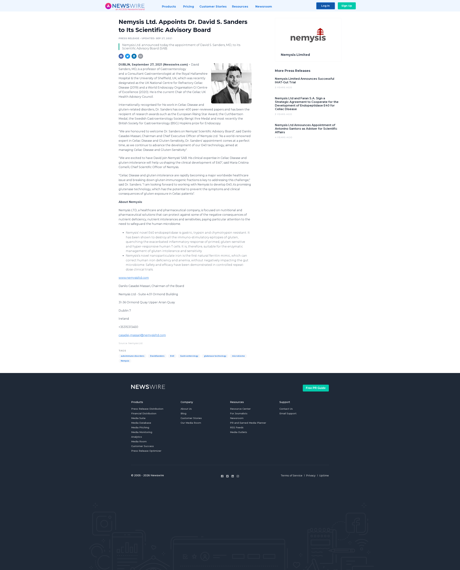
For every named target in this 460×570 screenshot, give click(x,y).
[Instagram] (238, 476)
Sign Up (346, 5)
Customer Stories (191, 418)
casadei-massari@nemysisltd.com (142, 335)
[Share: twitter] (127, 56)
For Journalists (238, 413)
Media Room (139, 441)
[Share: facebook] (121, 56)
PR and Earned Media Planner (248, 422)
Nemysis (125, 361)
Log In (325, 5)
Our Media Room (191, 422)
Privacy (311, 475)
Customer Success (142, 446)
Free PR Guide (316, 388)
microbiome (238, 356)
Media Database (141, 422)
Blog (183, 413)
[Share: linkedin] (134, 56)
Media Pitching (140, 427)
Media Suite (138, 418)
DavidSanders (157, 356)
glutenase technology (215, 356)
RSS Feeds (236, 427)
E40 (172, 356)
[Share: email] (140, 56)
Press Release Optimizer (146, 450)
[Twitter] (227, 476)
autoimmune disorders (132, 356)
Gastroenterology (189, 356)
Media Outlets (238, 432)
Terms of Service (291, 475)
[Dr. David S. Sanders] (231, 83)
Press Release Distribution (147, 408)
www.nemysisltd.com (134, 277)
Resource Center (240, 408)
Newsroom (236, 418)
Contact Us (286, 408)
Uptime (324, 475)
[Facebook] (222, 476)
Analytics (136, 436)
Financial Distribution (143, 413)
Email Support (287, 413)
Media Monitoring (141, 432)
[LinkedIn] (232, 476)
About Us (186, 408)
